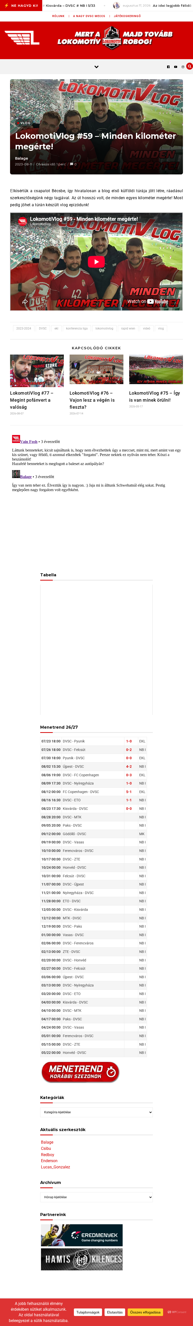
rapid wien (128, 328)
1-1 (129, 800)
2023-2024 (23, 328)
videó (146, 328)
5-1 (129, 792)
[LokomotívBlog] (96, 37)
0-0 (129, 758)
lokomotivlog (104, 328)
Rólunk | (61, 16)
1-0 (129, 741)
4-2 (129, 766)
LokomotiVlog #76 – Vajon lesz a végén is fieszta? (92, 400)
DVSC (43, 328)
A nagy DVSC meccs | (91, 16)
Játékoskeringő (127, 16)
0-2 (129, 750)
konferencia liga (77, 328)
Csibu (46, 1148)
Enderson (49, 1160)
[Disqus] (96, 495)
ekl (56, 328)
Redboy (47, 1154)
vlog (161, 328)
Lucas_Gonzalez (55, 1167)
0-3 (129, 775)
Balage (21, 158)
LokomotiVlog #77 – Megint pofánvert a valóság (32, 400)
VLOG (25, 123)
